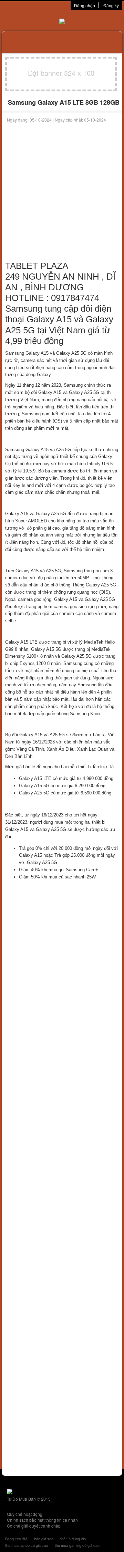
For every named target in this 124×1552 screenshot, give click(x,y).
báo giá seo (43, 1538)
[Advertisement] (62, 188)
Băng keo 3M (16, 1538)
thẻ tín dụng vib (73, 1538)
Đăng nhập (84, 5)
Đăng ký (111, 5)
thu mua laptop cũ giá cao (26, 1545)
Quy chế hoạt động (24, 1514)
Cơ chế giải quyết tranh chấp (34, 1526)
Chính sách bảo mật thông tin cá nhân (42, 1520)
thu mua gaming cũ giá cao (77, 1545)
